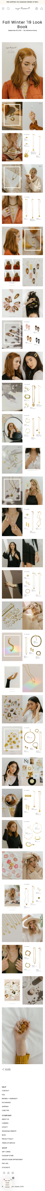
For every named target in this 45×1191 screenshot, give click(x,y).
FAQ (3, 1095)
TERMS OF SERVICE (8, 1143)
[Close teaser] (13, 1178)
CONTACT (5, 1091)
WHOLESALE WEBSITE (9, 1131)
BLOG (4, 1135)
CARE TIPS (5, 1110)
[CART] (41, 8)
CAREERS (5, 1123)
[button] (7, 1184)
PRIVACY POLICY (7, 1139)
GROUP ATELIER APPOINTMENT (12, 1160)
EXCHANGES (6, 1102)
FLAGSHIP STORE (7, 1156)
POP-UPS (5, 1163)
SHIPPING (5, 1107)
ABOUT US (5, 1119)
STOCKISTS (6, 1167)
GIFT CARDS (6, 1152)
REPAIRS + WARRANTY (10, 1099)
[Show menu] (3, 8)
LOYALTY (5, 1127)
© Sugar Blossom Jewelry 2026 (13, 1187)
